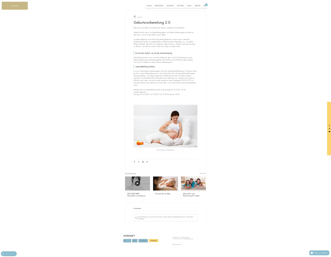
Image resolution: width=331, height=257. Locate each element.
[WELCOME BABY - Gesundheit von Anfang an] (137, 183)
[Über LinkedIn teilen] (143, 162)
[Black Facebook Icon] (329, 125)
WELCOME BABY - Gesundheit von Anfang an (136, 195)
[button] (206, 4)
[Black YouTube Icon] (329, 131)
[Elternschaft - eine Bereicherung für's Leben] (193, 183)
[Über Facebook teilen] (134, 162)
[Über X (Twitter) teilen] (138, 162)
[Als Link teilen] (147, 162)
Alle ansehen (203, 173)
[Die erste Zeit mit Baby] (165, 183)
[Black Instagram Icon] (329, 128)
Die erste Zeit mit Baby (162, 194)
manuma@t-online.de (188, 239)
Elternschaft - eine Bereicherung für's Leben (191, 195)
